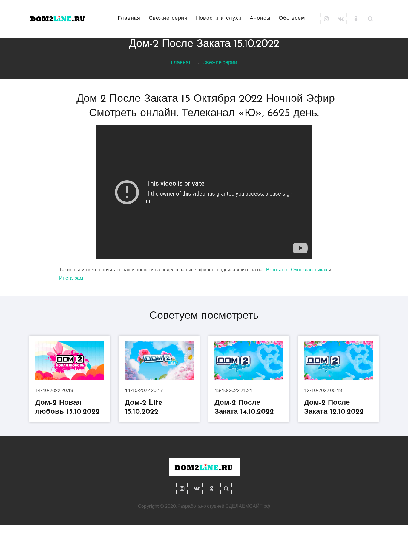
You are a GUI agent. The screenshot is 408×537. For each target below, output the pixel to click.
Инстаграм (71, 278)
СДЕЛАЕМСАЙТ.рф (247, 506)
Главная (129, 18)
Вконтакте (277, 269)
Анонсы (260, 18)
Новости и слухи (219, 18)
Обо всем (292, 18)
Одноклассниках (309, 269)
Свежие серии (168, 18)
